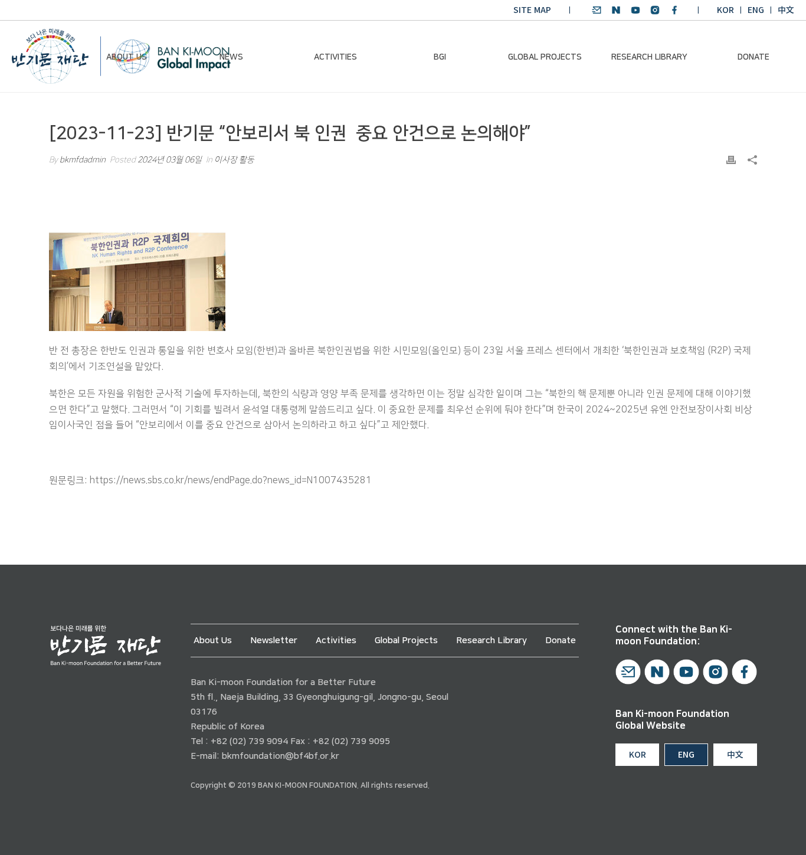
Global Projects (545, 57)
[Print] (731, 160)
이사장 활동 (234, 160)
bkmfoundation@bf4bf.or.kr (280, 756)
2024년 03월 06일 (169, 160)
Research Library (649, 57)
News (231, 57)
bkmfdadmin (83, 160)
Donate (753, 57)
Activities (335, 57)
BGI (440, 57)
